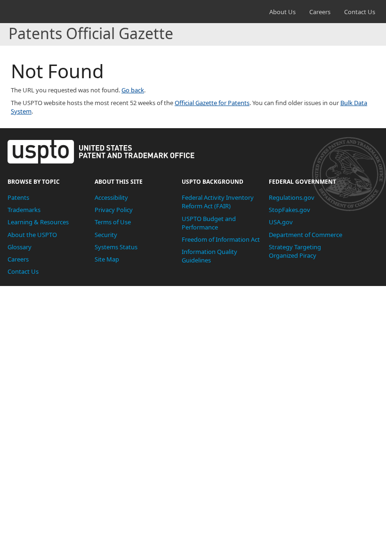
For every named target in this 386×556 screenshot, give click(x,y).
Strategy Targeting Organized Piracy (295, 251)
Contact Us (359, 12)
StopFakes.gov (289, 209)
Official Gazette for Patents (212, 102)
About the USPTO (32, 234)
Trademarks (24, 209)
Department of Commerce (305, 234)
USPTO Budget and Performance (209, 222)
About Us (282, 12)
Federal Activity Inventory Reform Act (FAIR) (218, 201)
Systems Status (116, 247)
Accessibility (111, 197)
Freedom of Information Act (221, 239)
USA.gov (281, 222)
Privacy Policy (114, 209)
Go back (132, 90)
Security (106, 234)
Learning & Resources (38, 222)
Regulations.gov (291, 197)
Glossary (20, 247)
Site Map (107, 259)
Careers (319, 12)
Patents (18, 197)
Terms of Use (113, 222)
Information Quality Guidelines (209, 255)
